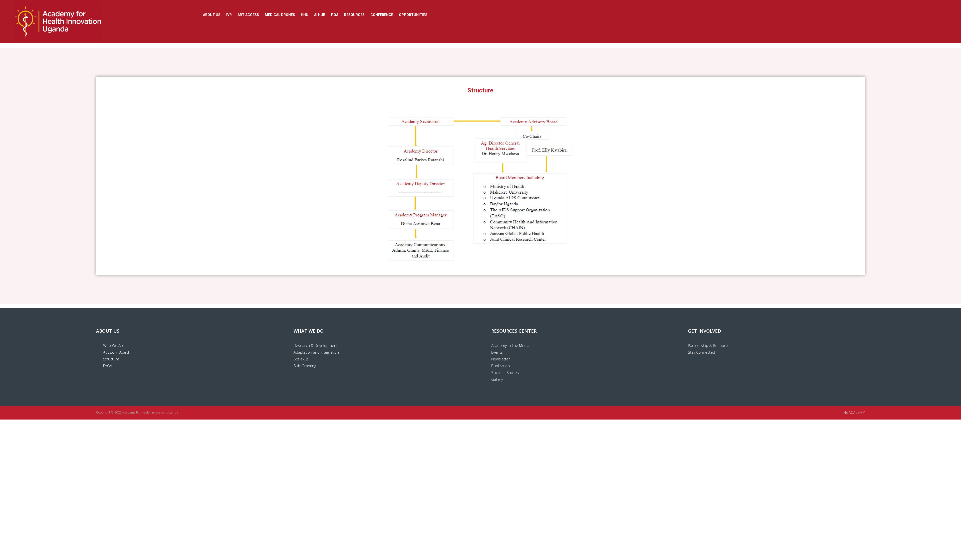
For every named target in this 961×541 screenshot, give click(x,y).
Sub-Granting (305, 365)
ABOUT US (211, 15)
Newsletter (500, 358)
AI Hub (319, 15)
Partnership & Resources (710, 345)
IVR (229, 15)
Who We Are (113, 345)
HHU (304, 15)
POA (334, 15)
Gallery (497, 379)
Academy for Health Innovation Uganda (150, 412)
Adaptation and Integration (316, 352)
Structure (111, 358)
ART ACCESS (248, 15)
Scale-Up (301, 358)
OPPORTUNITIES (413, 15)
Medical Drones (280, 15)
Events (497, 352)
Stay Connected (701, 352)
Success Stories (505, 372)
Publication (500, 365)
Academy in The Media (510, 345)
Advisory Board (116, 352)
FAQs (107, 365)
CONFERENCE (381, 15)
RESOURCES (354, 15)
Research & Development (316, 345)
